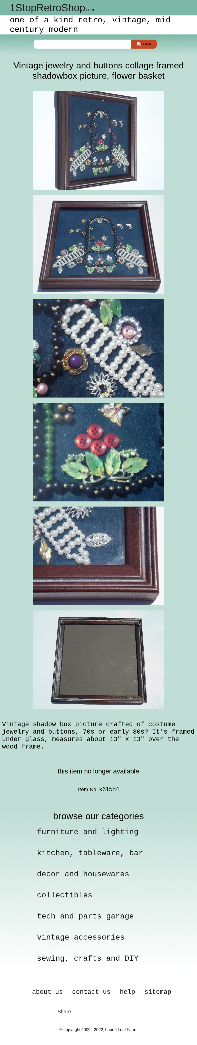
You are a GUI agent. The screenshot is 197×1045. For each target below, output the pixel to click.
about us (47, 992)
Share (64, 1011)
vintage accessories (81, 937)
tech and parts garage (85, 916)
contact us (91, 992)
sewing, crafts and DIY (88, 958)
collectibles (64, 895)
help (127, 992)
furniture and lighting (88, 832)
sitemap (157, 992)
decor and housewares (83, 874)
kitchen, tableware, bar (90, 853)
